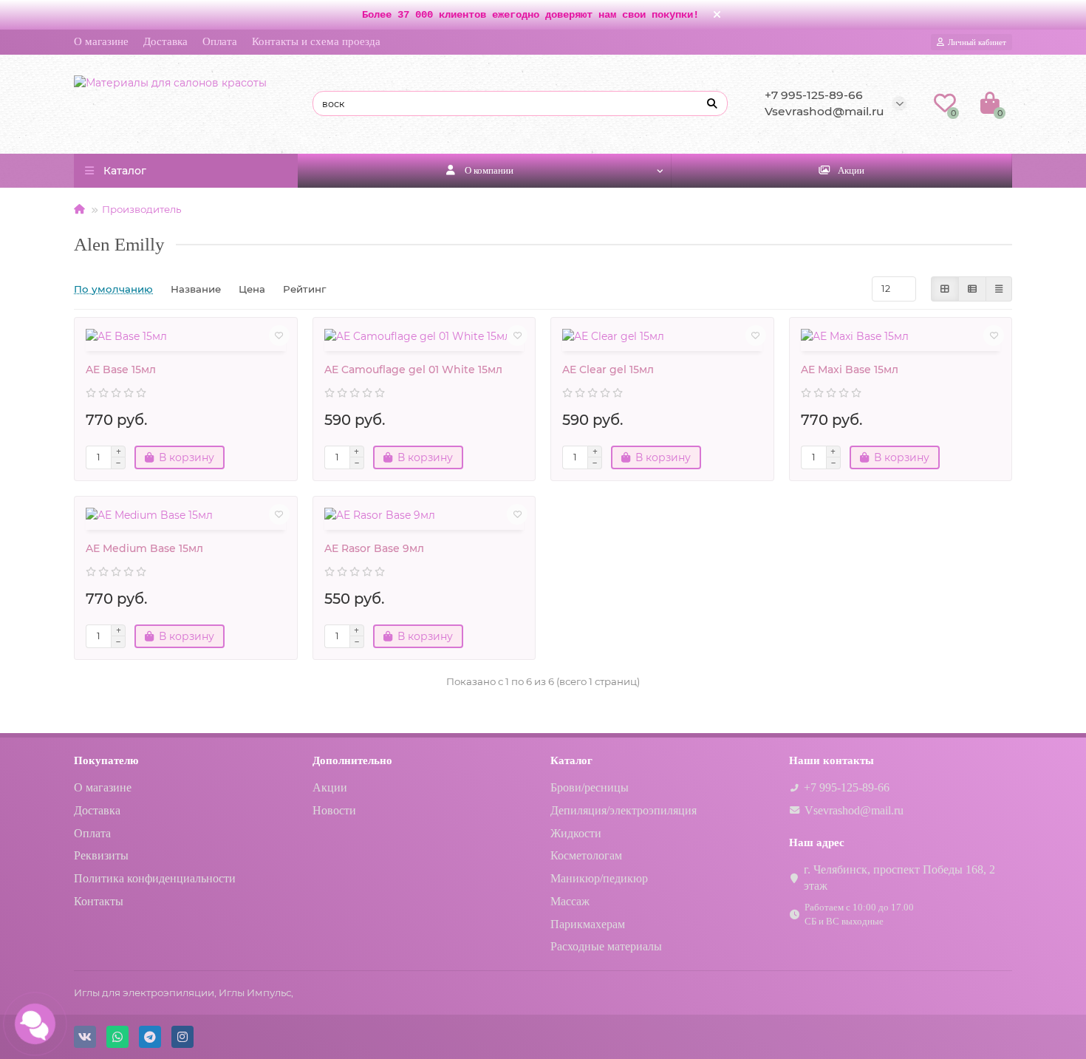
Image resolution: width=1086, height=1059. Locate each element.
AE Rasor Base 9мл (374, 548)
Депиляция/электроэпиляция (623, 810)
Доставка (165, 41)
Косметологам (586, 855)
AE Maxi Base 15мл (849, 369)
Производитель (141, 209)
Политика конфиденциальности (155, 878)
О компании (489, 170)
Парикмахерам (587, 924)
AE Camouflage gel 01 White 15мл (413, 369)
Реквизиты (101, 855)
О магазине (101, 41)
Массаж (570, 901)
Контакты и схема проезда (316, 41)
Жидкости (575, 833)
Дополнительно (352, 760)
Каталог (571, 760)
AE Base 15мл (121, 369)
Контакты (98, 901)
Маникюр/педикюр (599, 878)
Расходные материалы (606, 946)
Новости (334, 810)
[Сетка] (945, 289)
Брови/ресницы (589, 787)
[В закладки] (279, 335)
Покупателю (106, 760)
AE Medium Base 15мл (144, 548)
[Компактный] (999, 289)
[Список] (972, 289)
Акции (851, 170)
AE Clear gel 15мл (608, 369)
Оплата (219, 41)
